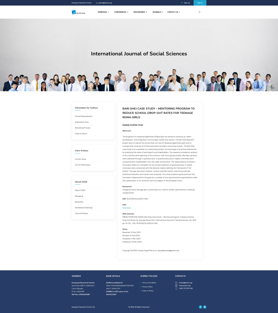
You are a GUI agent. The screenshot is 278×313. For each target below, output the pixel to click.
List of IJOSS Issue (82, 165)
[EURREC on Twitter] (204, 307)
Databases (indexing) (83, 208)
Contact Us (172, 12)
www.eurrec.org (184, 286)
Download (126, 208)
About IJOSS (80, 190)
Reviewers (79, 202)
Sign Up (187, 3)
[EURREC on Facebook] (200, 307)
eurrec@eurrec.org (105, 3)
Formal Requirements (83, 116)
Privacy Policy (147, 287)
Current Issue (80, 159)
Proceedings (139, 12)
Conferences (120, 12)
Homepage (102, 12)
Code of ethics (81, 134)
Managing (79, 196)
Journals (156, 12)
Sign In (200, 3)
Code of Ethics (148, 291)
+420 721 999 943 (186, 288)
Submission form (82, 122)
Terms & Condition (149, 283)
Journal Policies (81, 213)
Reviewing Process (82, 128)
